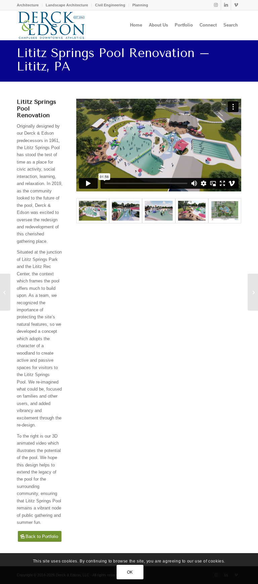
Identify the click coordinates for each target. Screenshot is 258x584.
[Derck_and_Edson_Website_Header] (51, 25)
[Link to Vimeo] (236, 5)
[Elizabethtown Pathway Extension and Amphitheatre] (5, 292)
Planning (140, 5)
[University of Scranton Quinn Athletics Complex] (253, 292)
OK (130, 572)
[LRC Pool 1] (92, 210)
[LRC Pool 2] (125, 210)
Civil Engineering (110, 5)
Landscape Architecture (67, 5)
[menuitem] (29, 5)
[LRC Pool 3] (191, 210)
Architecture (28, 5)
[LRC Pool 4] (158, 210)
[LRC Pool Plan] (224, 210)
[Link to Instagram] (216, 5)
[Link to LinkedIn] (226, 5)
